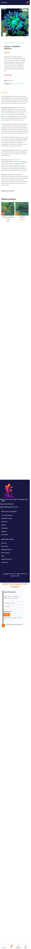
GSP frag (22, 216)
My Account (4, 546)
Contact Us (4, 562)
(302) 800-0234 (8, 504)
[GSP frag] (22, 207)
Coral (18, 41)
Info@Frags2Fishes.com (11, 507)
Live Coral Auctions (7, 515)
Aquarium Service (6, 559)
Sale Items (4, 521)
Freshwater (4, 528)
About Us (4, 543)
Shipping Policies (6, 549)
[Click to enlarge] (4, 33)
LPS (23, 41)
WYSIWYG (21, 82)
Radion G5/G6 (17, 160)
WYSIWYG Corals (6, 518)
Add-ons (3, 525)
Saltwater (12, 41)
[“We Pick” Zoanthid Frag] (7, 207)
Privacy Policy (5, 552)
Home (6, 41)
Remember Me (7, 611)
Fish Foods (4, 534)
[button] (3, 212)
